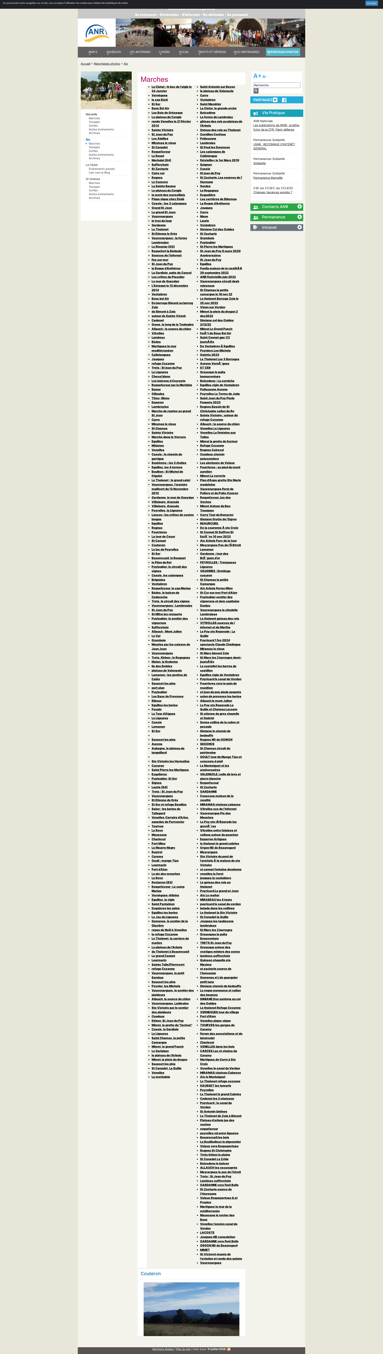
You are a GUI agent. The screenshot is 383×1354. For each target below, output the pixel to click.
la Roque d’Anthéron (166, 268)
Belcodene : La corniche (217, 380)
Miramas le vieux (164, 143)
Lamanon (158, 726)
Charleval (159, 839)
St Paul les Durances (215, 147)
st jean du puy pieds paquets (220, 692)
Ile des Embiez (162, 666)
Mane (204, 216)
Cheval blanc (161, 376)
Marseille (91, 114)
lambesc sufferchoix (215, 955)
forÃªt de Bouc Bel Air (215, 333)
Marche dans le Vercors (169, 437)
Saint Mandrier (210, 104)
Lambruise (207, 143)
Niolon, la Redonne (165, 661)
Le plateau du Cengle (167, 117)
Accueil (85, 63)
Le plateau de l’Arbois (167, 947)
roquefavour (209, 1128)
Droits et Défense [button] (212, 52)
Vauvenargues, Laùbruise (170, 1003)
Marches (94, 118)
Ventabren (159, 294)
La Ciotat (92, 164)
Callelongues (161, 354)
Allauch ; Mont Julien (167, 631)
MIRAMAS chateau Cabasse (220, 1072)
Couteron (158, 545)
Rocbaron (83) (162, 882)
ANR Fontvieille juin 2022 (218, 277)
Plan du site (183, 1349)
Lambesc (158, 337)
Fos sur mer (160, 259)
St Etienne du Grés (165, 800)
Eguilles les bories (165, 705)
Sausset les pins (164, 683)
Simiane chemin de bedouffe (220, 986)
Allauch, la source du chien (171, 999)
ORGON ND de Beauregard (219, 1245)
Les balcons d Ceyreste (169, 380)
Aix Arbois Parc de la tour (218, 540)
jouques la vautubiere (215, 878)
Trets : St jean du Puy (167, 367)
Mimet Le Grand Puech (216, 328)
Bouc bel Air (160, 298)
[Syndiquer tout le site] (229, 1349)
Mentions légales (163, 1349)
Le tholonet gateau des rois (219, 618)
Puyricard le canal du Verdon (220, 679)
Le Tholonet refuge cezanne (220, 1081)
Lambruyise (160, 406)
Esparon (158, 402)
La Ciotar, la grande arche (218, 108)
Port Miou (158, 843)
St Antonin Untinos (213, 1111)
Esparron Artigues (213, 839)
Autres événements (101, 129)
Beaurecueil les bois (214, 1137)
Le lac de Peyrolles (165, 549)
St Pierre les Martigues (216, 246)
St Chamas (93, 179)
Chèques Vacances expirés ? (272, 192)
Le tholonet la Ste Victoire (218, 912)
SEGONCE (207, 744)
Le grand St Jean (164, 212)
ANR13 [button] (92, 52)
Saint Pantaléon (163, 904)
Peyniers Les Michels (215, 350)
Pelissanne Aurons (214, 389)
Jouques (158, 359)
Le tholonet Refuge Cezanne (220, 1007)
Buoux (156, 389)
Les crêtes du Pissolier (168, 277)
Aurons (157, 744)
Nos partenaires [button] (246, 52)
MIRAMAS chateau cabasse (220, 804)
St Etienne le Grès (164, 233)
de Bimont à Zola (164, 311)
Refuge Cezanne (212, 445)
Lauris (204, 220)
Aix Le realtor (209, 895)
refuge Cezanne (163, 363)
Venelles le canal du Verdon (220, 1068)
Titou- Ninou (160, 398)
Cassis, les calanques (167, 575)
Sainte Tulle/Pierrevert (168, 964)
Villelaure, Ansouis (165, 501)
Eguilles (157, 441)
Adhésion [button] (114, 52)
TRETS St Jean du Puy (216, 942)
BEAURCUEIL (209, 523)
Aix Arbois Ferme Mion (216, 588)
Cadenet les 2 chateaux (217, 1098)
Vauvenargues (162, 216)
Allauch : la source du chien (171, 328)
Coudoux (158, 1016)
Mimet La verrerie (212, 475)
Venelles (158, 450)
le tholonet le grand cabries (219, 843)
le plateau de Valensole (217, 91)
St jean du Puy (210, 173)
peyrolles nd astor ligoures (219, 1133)
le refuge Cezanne (165, 934)
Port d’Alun (159, 869)
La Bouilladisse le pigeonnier (220, 1141)
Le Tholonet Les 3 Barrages (219, 359)
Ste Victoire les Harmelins (171, 761)
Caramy (157, 856)
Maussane (159, 834)
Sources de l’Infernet (167, 255)
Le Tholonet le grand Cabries (220, 1094)
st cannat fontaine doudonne (221, 869)
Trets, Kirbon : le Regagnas (171, 657)
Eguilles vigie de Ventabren (219, 385)
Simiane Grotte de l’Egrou (218, 519)
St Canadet (160, 147)
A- (264, 76)
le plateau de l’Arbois (167, 1055)
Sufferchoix (160, 164)
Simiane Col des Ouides (217, 229)
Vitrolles (158, 333)
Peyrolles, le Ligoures (167, 510)
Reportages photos (107, 63)
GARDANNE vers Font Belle (219, 1185)
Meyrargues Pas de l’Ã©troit (220, 545)
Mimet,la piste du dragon (169, 1059)
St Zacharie (160, 168)
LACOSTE (207, 1232)
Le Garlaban (160, 1051)
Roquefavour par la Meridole (172, 385)
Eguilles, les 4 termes (167, 467)
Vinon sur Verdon (212, 307)
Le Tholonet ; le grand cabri (171, 480)
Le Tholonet (160, 229)
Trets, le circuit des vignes (171, 601)
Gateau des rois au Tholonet (220, 130)
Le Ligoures (160, 372)
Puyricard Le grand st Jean (219, 891)
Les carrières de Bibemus (218, 199)
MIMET (205, 1249)
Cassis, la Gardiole (165, 1029)
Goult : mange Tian (165, 860)
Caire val (158, 173)
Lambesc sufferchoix (215, 1180)
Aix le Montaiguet (212, 1076)
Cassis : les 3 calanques (169, 203)
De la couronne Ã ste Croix (219, 527)
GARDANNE (208, 791)
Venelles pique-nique (215, 1020)
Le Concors (160, 182)
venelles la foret (211, 873)
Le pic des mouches (166, 873)
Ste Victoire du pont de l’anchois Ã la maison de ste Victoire (220, 861)
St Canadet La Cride (214, 1159)
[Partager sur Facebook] (284, 100)
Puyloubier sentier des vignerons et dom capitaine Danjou (219, 601)
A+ (257, 75)
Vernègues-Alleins (165, 895)
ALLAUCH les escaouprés (218, 1167)
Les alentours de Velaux (217, 462)
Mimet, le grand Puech (168, 1046)
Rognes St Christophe (216, 1150)
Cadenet (158, 320)
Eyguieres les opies (166, 908)
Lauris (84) (160, 787)
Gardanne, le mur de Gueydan (173, 497)
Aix (126, 63)
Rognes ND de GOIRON (216, 739)
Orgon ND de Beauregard (218, 847)
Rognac (157, 527)
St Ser (156, 104)
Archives (94, 133)
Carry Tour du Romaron (216, 514)
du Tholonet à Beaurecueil (170, 951)
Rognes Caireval (212, 450)
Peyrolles (207, 1090)
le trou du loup (162, 220)
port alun (158, 687)
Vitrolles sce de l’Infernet (218, 808)
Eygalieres (159, 774)
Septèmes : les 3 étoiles (169, 462)
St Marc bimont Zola (214, 653)
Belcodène (207, 112)
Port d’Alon (208, 1016)
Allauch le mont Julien (216, 700)
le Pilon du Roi (161, 562)
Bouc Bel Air (160, 108)
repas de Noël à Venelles (169, 930)
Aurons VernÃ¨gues (214, 363)
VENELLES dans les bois (217, 1046)
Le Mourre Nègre (163, 847)
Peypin (157, 709)
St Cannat (159, 540)
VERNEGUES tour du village (219, 1012)
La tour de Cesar (163, 536)
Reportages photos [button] (282, 52)
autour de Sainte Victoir (169, 316)
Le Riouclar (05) (163, 246)
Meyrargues (209, 852)
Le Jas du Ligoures (165, 917)
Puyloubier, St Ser (164, 778)
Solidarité (259, 163)
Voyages (94, 121)
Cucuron (158, 765)
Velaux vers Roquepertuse (219, 1146)
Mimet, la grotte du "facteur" (172, 1025)
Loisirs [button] (164, 52)
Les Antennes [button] (140, 52)
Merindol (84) (161, 160)
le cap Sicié (160, 99)
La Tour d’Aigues (163, 713)
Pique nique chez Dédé (168, 199)
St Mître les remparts (167, 614)
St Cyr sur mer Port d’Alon (218, 592)
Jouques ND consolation (217, 1237)
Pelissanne (208, 138)
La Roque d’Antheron (215, 203)
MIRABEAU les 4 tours (216, 899)
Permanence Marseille (267, 177)
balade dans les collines (217, 908)
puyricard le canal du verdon (220, 904)
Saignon (206, 164)
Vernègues (160, 95)
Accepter (371, 3)
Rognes (157, 177)
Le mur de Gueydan (165, 281)
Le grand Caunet (163, 955)
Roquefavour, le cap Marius (171, 588)
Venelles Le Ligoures (215, 428)
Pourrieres (159, 532)
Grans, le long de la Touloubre (173, 324)
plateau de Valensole (167, 670)
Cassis (157, 722)
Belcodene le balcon (214, 1163)
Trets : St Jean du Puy (167, 791)
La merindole (161, 1076)
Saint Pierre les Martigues (170, 769)
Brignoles (158, 579)
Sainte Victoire (162, 130)
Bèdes (156, 341)
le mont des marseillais (168, 195)
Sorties (93, 125)
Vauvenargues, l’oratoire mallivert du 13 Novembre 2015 (170, 489)
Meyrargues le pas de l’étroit (220, 1172)
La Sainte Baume (164, 186)
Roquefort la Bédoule (167, 251)
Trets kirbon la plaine (215, 1154)
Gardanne (159, 225)
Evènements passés (102, 168)
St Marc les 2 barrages (216, 930)
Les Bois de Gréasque (167, 112)
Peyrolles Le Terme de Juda (220, 393)
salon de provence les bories (220, 696)
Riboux (157, 700)
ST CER (205, 367)
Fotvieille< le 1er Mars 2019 (219, 160)
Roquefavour (161, 151)
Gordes (205, 186)
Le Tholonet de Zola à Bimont (221, 1115)
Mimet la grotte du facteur (219, 441)
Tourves (158, 826)
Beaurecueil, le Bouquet (169, 558)
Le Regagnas (209, 190)
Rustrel (157, 852)
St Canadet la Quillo (214, 917)
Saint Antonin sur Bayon (217, 86)
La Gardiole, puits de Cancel (172, 272)
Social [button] (184, 52)
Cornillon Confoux (213, 134)
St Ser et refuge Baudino (169, 804)
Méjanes (158, 445)
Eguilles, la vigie (163, 899)
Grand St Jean (162, 207)
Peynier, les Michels (166, 986)
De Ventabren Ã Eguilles (217, 346)
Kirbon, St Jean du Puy (168, 1020)
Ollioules (158, 393)
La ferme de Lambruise (216, 117)
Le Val (156, 635)
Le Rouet (158, 155)
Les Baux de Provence (168, 696)
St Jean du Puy (162, 134)
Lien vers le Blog (99, 172)
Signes (157, 782)
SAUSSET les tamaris (215, 1085)
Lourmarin (159, 865)
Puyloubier (159, 692)
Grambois (159, 640)
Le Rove (157, 830)
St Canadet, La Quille (167, 1068)
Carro (156, 419)
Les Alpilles (160, 138)
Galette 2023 (209, 354)
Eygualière (207, 195)
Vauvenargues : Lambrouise (172, 605)
